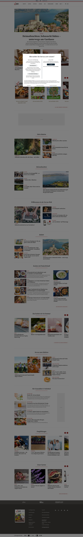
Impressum (29, 85)
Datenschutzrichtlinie (40, 85)
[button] (51, 64)
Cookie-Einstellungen (53, 85)
